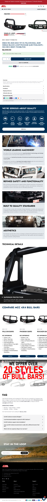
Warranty (34, 488)
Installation (5, 88)
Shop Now (23, 3)
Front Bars (4, 484)
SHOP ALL (10, 356)
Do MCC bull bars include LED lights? (12, 416)
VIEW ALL (23, 129)
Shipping (34, 489)
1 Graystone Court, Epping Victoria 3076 (11, 473)
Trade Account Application (19, 491)
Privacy (34, 495)
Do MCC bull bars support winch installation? (14, 422)
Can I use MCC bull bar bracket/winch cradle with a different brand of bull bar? (21, 425)
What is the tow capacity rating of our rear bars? (15, 428)
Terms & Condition (36, 493)
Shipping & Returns (7, 90)
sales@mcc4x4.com (7, 476)
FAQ (33, 486)
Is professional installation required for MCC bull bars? (17, 419)
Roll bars (4, 489)
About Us (16, 484)
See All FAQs (23, 411)
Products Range (17, 486)
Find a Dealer (16, 493)
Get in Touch (35, 484)
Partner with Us (17, 489)
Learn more (35, 66)
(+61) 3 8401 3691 (7, 474)
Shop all (4, 491)
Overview (5, 80)
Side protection (5, 488)
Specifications (6, 86)
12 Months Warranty (7, 93)
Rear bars (4, 486)
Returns (34, 491)
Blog (15, 488)
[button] (41, 6)
